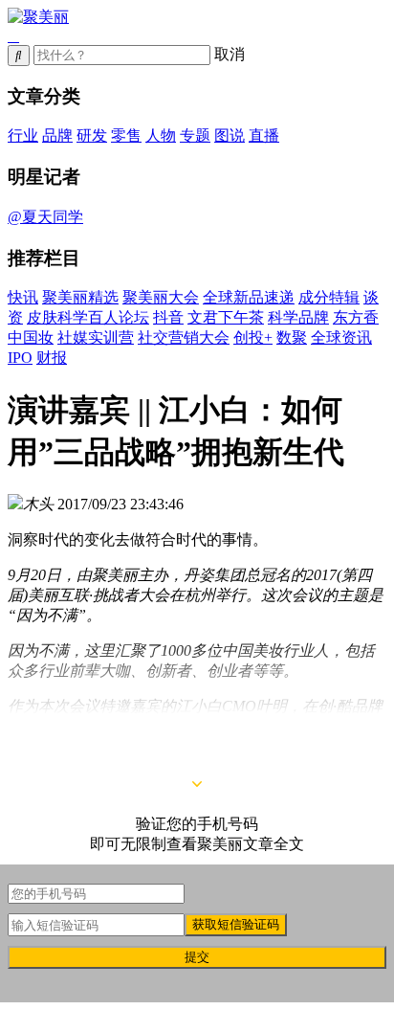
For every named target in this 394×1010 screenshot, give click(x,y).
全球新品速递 (249, 297)
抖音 (168, 317)
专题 (195, 135)
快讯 (23, 297)
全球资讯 (341, 337)
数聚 (291, 337)
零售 (126, 135)
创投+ (253, 337)
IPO (20, 357)
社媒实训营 (95, 337)
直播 (264, 135)
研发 (92, 135)
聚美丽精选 (80, 297)
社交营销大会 (184, 337)
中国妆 (31, 337)
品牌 (57, 135)
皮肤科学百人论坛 (88, 317)
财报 (51, 357)
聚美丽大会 (160, 297)
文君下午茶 (225, 317)
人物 (160, 135)
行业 (23, 135)
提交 (197, 957)
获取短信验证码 (235, 924)
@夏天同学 (45, 217)
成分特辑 (329, 297)
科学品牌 (298, 317)
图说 (229, 135)
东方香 (356, 317)
